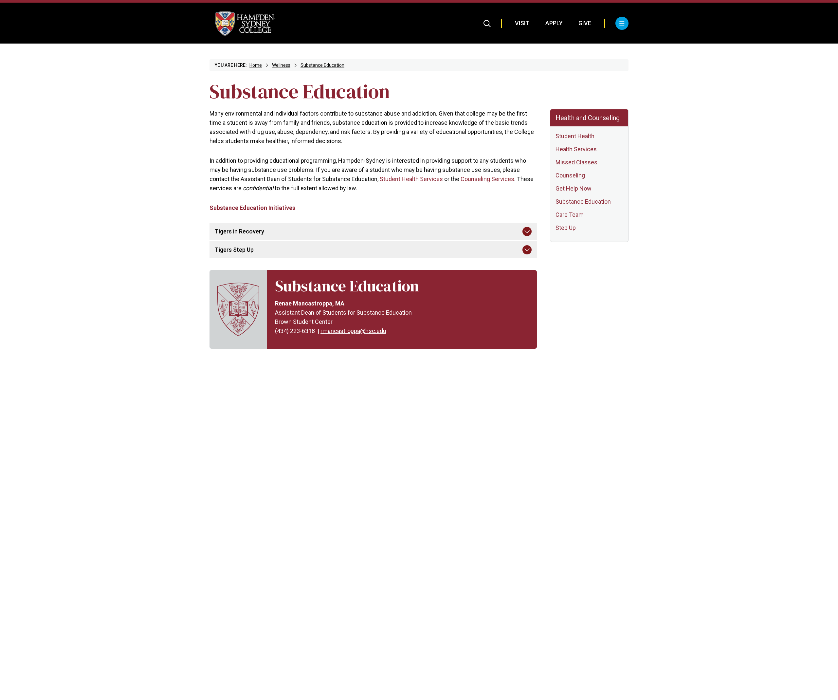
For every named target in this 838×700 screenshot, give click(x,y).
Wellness (281, 65)
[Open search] (487, 23)
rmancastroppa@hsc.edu (353, 330)
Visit (522, 23)
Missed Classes (576, 162)
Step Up (566, 227)
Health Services (576, 149)
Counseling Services (487, 178)
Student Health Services (411, 178)
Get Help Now (574, 188)
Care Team (570, 214)
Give (584, 23)
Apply (554, 23)
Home (255, 65)
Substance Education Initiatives (252, 207)
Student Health (575, 136)
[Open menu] (621, 23)
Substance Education (322, 65)
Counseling (570, 175)
